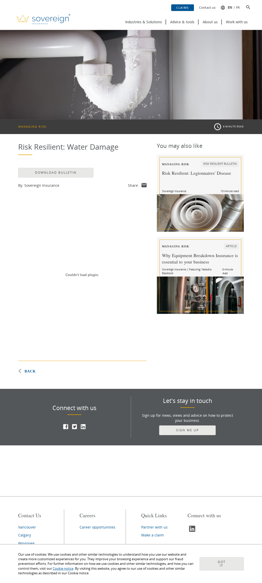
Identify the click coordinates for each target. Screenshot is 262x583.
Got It (222, 564)
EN (230, 7)
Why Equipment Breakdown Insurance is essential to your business (200, 258)
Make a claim (152, 535)
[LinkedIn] (83, 428)
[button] (246, 8)
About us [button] (210, 21)
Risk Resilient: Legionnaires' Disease (196, 173)
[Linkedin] (192, 531)
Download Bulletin (56, 172)
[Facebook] (66, 428)
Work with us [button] (237, 21)
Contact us (207, 7)
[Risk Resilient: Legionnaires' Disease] (200, 213)
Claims (182, 7)
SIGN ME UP (187, 430)
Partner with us (154, 527)
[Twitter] (74, 428)
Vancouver (27, 527)
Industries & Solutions (143, 21)
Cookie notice (63, 568)
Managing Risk (32, 126)
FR (238, 7)
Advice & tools (182, 21)
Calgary (24, 535)
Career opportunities (97, 527)
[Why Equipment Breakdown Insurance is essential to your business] (200, 295)
